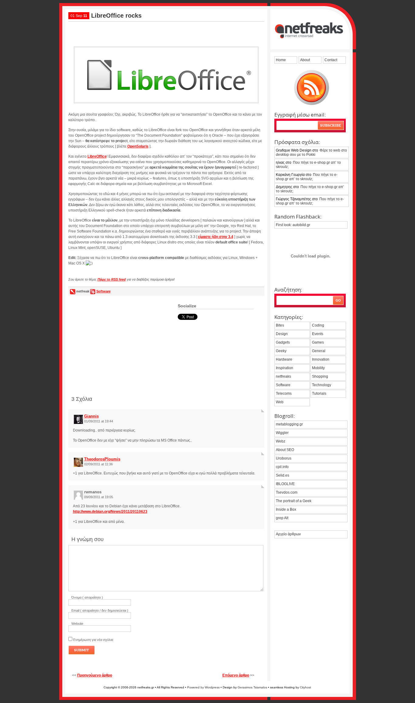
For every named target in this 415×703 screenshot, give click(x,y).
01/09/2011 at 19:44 (98, 421)
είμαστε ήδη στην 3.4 (215, 237)
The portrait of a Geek (293, 501)
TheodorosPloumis (102, 459)
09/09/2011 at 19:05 (98, 497)
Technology (321, 385)
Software (103, 291)
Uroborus (283, 458)
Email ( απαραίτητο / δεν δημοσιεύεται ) (99, 610)
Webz (280, 441)
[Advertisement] (166, 32)
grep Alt (282, 518)
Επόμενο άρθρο (235, 675)
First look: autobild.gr (293, 225)
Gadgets (283, 342)
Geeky (281, 351)
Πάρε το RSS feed (112, 279)
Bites (280, 325)
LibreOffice (97, 156)
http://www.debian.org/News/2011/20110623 (110, 511)
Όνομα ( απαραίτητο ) (87, 597)
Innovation (320, 359)
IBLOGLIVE (285, 484)
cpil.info (282, 467)
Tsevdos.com (286, 492)
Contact (330, 60)
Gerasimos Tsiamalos (252, 687)
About (305, 60)
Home (281, 60)
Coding (318, 325)
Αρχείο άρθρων (288, 534)
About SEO (285, 450)
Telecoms (284, 393)
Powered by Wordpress (203, 687)
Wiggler (282, 433)
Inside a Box (286, 509)
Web (279, 402)
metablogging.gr (289, 424)
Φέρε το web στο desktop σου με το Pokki (311, 152)
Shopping (320, 376)
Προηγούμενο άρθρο (94, 675)
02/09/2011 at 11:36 (98, 464)
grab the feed (311, 87)
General (318, 351)
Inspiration (284, 368)
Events (317, 334)
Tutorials (319, 393)
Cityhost (305, 687)
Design (282, 334)
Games (318, 342)
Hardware (284, 359)
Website (77, 623)
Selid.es (282, 475)
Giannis (91, 416)
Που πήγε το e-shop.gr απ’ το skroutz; (308, 164)
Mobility (318, 368)
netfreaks (283, 376)
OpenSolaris (138, 146)
